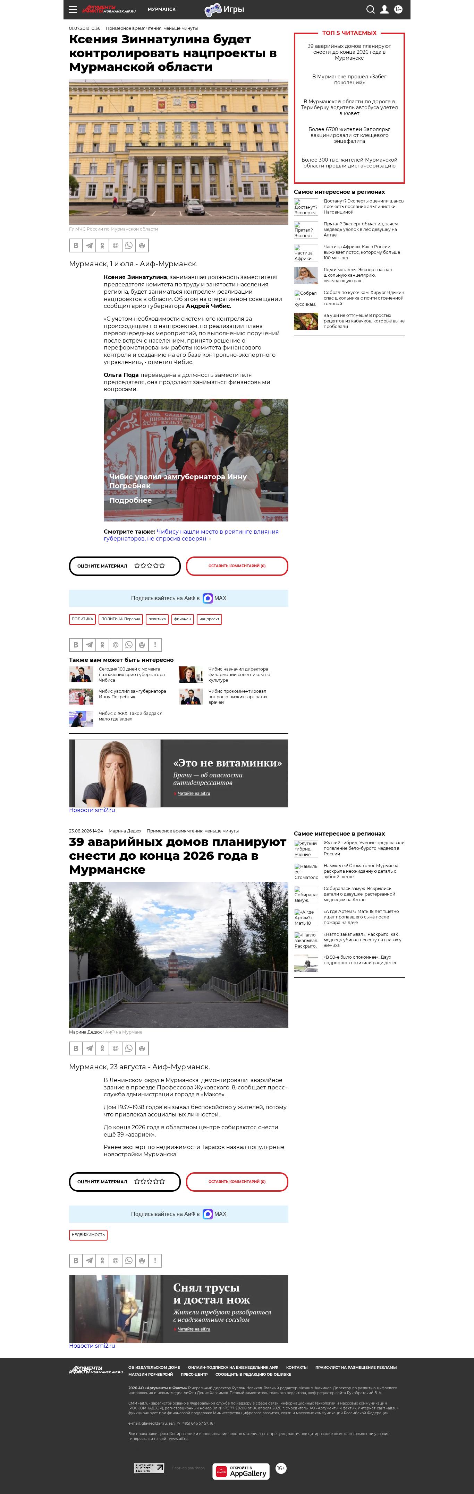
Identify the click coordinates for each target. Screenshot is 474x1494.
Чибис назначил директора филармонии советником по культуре (239, 674)
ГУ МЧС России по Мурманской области (113, 229)
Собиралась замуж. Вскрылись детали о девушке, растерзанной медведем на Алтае (359, 894)
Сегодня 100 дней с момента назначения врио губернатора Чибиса (132, 674)
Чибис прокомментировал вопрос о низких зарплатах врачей (238, 697)
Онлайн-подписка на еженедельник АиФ (233, 1367)
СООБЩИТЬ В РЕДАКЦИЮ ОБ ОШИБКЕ (253, 1374)
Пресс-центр (194, 1374)
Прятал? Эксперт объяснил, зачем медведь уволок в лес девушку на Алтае (361, 229)
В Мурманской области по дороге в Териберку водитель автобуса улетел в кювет (349, 107)
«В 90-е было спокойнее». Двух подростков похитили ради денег (360, 960)
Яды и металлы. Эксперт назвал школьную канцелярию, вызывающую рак (358, 275)
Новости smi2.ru (92, 810)
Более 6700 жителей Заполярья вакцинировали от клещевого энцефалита (349, 135)
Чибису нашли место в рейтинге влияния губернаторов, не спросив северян (191, 535)
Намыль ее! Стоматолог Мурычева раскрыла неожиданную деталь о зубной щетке (361, 871)
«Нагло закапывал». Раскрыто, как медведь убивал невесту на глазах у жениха (362, 940)
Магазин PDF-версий (150, 1374)
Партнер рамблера (188, 1468)
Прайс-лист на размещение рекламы (356, 1367)
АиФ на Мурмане (123, 1032)
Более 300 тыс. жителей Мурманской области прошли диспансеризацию (350, 163)
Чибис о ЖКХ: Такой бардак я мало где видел (130, 716)
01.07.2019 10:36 (84, 28)
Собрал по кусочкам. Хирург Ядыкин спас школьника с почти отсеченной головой (364, 298)
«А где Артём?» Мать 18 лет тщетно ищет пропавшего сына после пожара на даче (361, 917)
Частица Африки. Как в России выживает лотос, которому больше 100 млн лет (362, 252)
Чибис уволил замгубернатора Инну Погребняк (178, 481)
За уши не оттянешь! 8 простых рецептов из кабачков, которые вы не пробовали (364, 321)
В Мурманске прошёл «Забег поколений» (349, 80)
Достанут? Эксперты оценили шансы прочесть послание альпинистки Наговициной (364, 206)
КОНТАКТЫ (296, 1367)
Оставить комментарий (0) (237, 566)
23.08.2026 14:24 (86, 831)
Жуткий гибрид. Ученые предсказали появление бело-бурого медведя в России (364, 848)
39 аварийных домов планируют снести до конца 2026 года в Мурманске (349, 52)
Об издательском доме (154, 1367)
